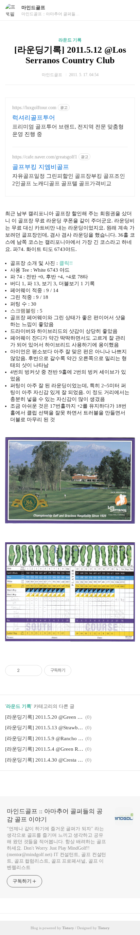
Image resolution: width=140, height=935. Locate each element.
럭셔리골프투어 (33, 117)
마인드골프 (33, 7)
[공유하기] (26, 670)
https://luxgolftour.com (34, 107)
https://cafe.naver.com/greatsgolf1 (44, 156)
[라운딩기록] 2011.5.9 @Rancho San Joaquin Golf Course (44, 738)
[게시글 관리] (34, 670)
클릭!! (66, 263)
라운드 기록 (70, 39)
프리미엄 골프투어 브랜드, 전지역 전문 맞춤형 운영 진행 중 (68, 130)
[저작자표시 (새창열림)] (74, 670)
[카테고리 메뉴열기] (128, 10)
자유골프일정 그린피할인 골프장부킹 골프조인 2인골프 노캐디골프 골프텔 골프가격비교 (68, 179)
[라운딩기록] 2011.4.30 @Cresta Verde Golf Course (44, 760)
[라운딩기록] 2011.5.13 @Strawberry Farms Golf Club (44, 727)
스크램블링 (23, 310)
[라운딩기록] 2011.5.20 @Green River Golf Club (44, 717)
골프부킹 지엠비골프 (40, 167)
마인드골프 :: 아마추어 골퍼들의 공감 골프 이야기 (55, 815)
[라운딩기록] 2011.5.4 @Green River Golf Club (44, 749)
